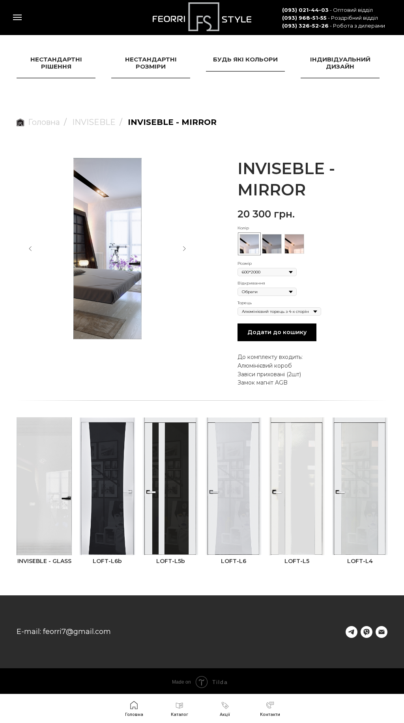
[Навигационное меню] (17, 17)
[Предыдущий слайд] (30, 249)
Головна (44, 122)
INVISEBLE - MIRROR (172, 122)
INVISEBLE (94, 122)
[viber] (366, 632)
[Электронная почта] (381, 632)
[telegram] (351, 632)
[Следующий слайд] (184, 249)
